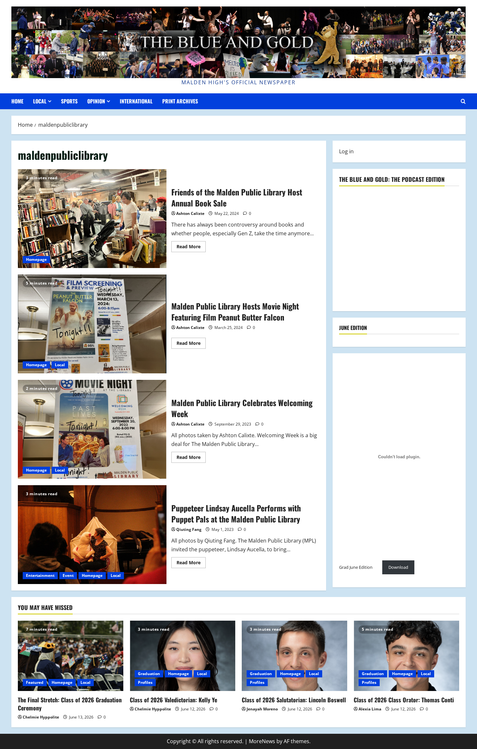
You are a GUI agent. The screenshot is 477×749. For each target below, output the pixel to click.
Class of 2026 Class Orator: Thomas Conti (404, 700)
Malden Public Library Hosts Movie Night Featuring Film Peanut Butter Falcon (92, 324)
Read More (191, 247)
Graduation (149, 673)
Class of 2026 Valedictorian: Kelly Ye (173, 700)
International (136, 101)
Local (39, 101)
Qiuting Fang (189, 529)
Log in (346, 151)
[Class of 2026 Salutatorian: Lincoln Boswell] (294, 656)
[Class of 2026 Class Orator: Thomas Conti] (406, 656)
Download (398, 567)
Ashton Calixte (190, 213)
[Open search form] (463, 101)
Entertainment (40, 575)
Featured (34, 682)
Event (68, 575)
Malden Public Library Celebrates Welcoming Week (92, 429)
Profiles (145, 682)
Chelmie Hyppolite (41, 717)
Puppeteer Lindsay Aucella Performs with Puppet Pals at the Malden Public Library (92, 534)
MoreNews (262, 741)
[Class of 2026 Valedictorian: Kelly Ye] (182, 656)
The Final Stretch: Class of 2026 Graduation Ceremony (70, 704)
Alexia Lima (370, 709)
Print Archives (180, 101)
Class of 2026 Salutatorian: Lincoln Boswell (294, 700)
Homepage (36, 259)
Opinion (96, 101)
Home (17, 101)
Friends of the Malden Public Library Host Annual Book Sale (92, 218)
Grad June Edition (356, 567)
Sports (69, 101)
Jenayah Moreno (262, 709)
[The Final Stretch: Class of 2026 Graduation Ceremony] (70, 656)
